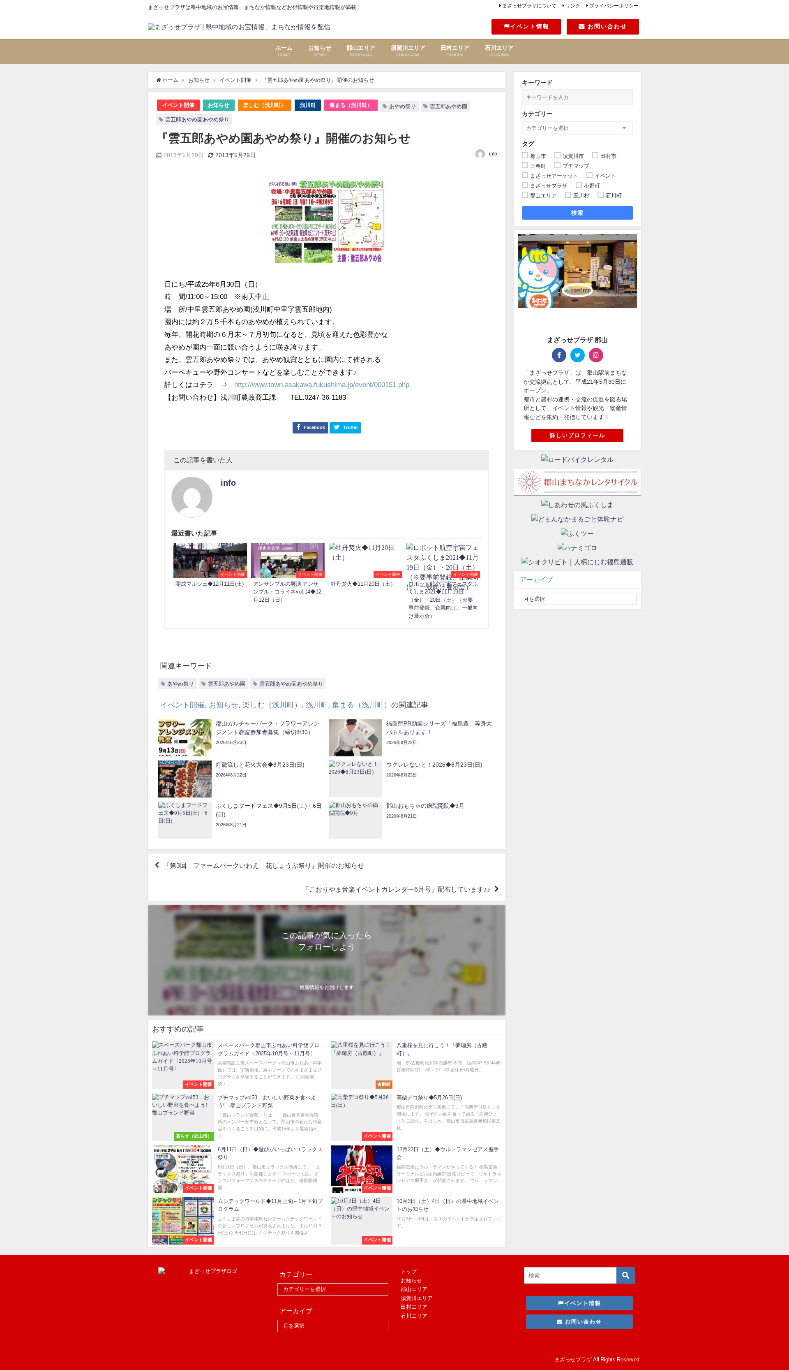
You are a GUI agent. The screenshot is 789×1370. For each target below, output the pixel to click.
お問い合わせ (606, 26)
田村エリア (414, 1307)
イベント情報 (529, 26)
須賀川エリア (417, 1298)
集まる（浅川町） (351, 105)
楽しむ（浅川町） (264, 105)
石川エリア (414, 1316)
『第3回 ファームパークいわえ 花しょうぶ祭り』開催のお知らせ (263, 865)
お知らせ (218, 105)
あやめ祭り (402, 106)
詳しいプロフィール (577, 435)
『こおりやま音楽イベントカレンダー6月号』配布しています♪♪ (396, 889)
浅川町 (308, 105)
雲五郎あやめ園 (448, 106)
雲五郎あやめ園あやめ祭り (197, 119)
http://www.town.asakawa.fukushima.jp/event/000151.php (321, 384)
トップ (409, 1271)
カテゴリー (537, 114)
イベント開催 (178, 105)
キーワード (537, 82)
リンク (572, 5)
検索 (577, 212)
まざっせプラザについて (529, 5)
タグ (528, 144)
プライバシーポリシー (614, 5)
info (493, 153)
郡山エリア (414, 1289)
